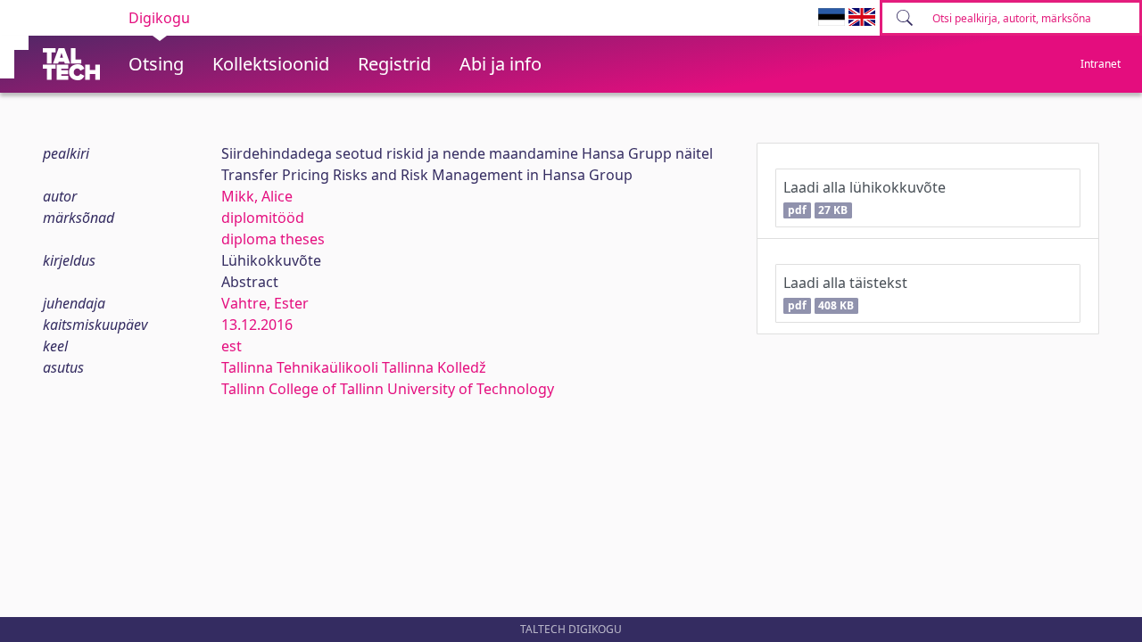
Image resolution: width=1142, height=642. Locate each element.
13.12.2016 (257, 324)
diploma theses (273, 239)
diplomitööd (262, 217)
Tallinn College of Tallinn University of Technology (387, 389)
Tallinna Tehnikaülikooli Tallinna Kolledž (353, 367)
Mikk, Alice (257, 196)
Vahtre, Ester (265, 303)
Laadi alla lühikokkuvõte (864, 197)
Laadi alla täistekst (845, 293)
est (231, 346)
